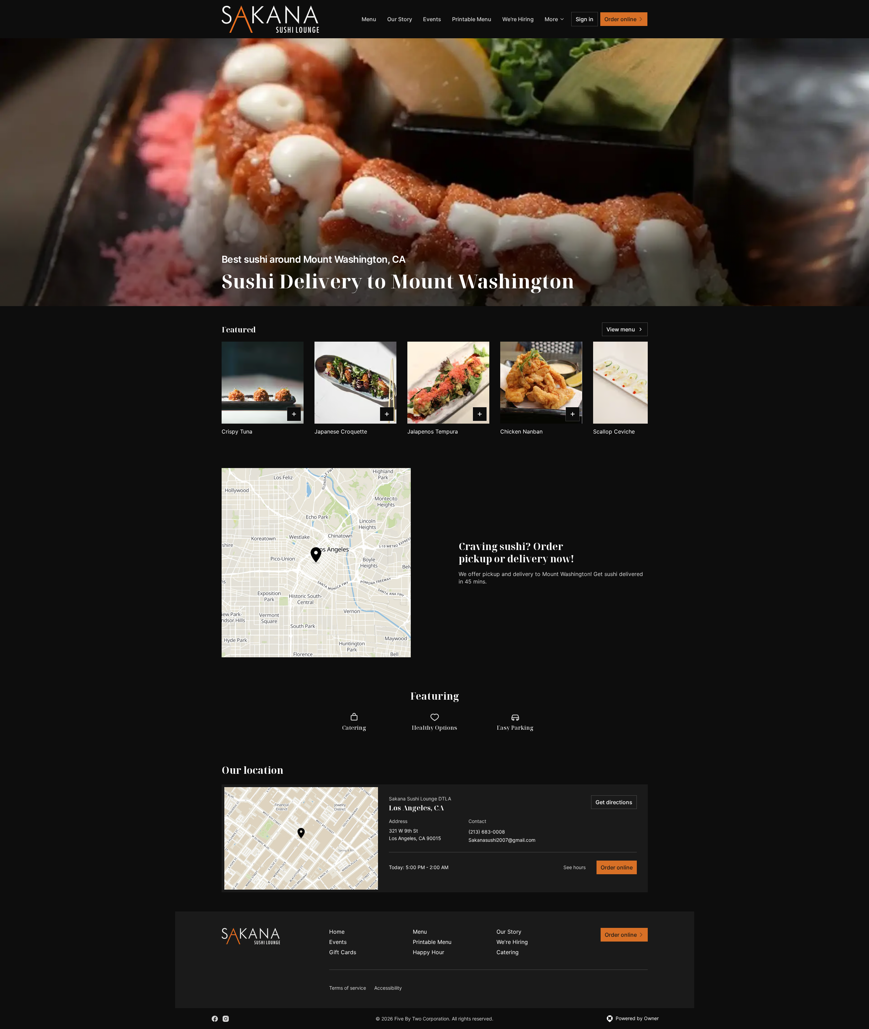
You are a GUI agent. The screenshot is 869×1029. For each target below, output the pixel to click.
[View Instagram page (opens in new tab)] (226, 1019)
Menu (369, 19)
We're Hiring (518, 19)
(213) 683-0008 (486, 832)
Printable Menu (471, 19)
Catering (507, 952)
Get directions (613, 802)
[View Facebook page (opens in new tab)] (215, 1019)
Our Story (399, 19)
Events (432, 19)
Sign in (584, 19)
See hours (574, 867)
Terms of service (347, 988)
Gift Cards (342, 952)
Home (337, 931)
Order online (617, 867)
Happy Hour (428, 952)
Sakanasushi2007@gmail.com (501, 840)
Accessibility (388, 988)
